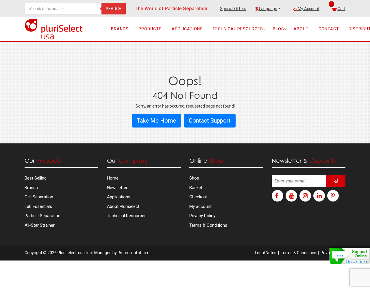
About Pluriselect (123, 206)
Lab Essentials (38, 206)
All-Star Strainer (40, 225)
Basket (195, 187)
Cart (341, 8)
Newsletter (117, 187)
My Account (308, 8)
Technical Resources (237, 29)
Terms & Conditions (208, 225)
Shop (194, 178)
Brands (120, 29)
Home (113, 178)
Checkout (198, 197)
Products (150, 29)
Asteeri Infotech (133, 252)
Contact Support (210, 120)
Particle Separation (42, 215)
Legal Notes (265, 252)
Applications (187, 29)
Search (113, 8)
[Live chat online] (350, 256)
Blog (278, 29)
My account (200, 206)
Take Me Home (156, 120)
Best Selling (36, 178)
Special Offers (233, 8)
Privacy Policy (202, 215)
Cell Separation (39, 197)
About (301, 29)
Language (267, 8)
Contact (329, 29)
